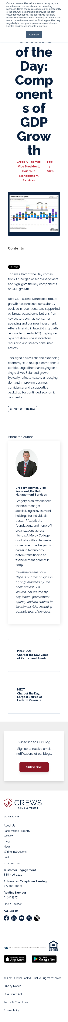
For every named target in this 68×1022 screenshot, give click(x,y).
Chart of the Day (22, 408)
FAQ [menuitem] (6, 857)
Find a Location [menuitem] (13, 903)
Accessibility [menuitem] (11, 1010)
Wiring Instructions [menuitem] (15, 851)
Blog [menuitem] (7, 841)
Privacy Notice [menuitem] (12, 986)
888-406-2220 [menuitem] (13, 874)
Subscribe (34, 767)
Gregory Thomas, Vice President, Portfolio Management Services (28, 171)
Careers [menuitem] (8, 835)
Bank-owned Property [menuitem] (17, 830)
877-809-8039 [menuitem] (13, 885)
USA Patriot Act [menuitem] (13, 994)
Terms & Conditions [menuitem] (16, 1002)
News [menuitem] (7, 846)
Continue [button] (34, 34)
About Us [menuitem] (9, 825)
